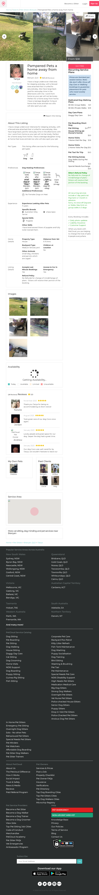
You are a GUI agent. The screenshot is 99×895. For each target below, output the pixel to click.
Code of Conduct (14, 830)
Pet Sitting (11, 643)
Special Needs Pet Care (62, 674)
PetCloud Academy (15, 837)
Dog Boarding (13, 671)
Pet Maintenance (59, 671)
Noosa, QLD (57, 565)
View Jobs (11, 823)
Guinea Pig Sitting (15, 677)
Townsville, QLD (59, 572)
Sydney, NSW (13, 558)
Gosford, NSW (13, 572)
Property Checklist (45, 775)
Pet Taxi (55, 667)
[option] (16, 36)
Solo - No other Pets (16, 732)
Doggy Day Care (14, 653)
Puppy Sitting (13, 674)
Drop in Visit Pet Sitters (62, 712)
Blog (53, 833)
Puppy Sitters (58, 708)
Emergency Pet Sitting (17, 725)
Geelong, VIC (12, 591)
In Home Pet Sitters (15, 722)
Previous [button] (4, 36)
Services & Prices (44, 768)
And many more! (14, 625)
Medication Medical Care (63, 684)
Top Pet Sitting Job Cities (18, 826)
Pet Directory (42, 789)
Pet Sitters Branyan (28, 10)
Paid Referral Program (17, 792)
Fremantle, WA (13, 619)
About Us (10, 768)
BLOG (59, 883)
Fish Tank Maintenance (63, 647)
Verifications (42, 785)
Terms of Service (59, 830)
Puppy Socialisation (61, 653)
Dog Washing (58, 650)
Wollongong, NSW (15, 569)
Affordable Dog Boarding (18, 749)
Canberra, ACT (58, 587)
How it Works (12, 775)
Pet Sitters (17, 543)
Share (91, 16)
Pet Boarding (12, 640)
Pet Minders (12, 743)
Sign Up (94, 3)
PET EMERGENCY (60, 810)
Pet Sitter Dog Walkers (17, 753)
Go (79, 861)
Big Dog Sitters (59, 688)
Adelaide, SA (57, 608)
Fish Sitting (12, 681)
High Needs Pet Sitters (62, 681)
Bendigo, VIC (12, 597)
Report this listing (53, 116)
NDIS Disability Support (63, 677)
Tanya (40, 543)
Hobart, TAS (12, 608)
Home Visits (12, 664)
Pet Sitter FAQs (13, 840)
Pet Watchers (12, 746)
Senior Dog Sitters (60, 705)
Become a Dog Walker (17, 813)
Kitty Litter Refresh (60, 643)
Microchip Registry (45, 802)
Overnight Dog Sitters (17, 729)
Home (8, 10)
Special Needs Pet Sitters (18, 739)
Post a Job (41, 772)
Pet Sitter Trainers (15, 756)
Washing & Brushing (61, 664)
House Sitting (13, 650)
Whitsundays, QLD (60, 576)
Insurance (81, 223)
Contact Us (56, 837)
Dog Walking (12, 647)
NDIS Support (13, 667)
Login (84, 4)
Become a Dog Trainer (17, 816)
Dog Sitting (12, 636)
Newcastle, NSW (14, 565)
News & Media (13, 785)
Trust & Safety (13, 782)
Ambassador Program (17, 847)
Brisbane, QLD (58, 558)
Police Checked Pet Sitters (64, 715)
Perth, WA (11, 616)
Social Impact (13, 778)
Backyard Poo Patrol (61, 640)
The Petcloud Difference (18, 772)
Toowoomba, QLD (60, 569)
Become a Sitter (71, 4)
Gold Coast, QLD (59, 562)
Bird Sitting (57, 660)
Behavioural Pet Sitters (17, 736)
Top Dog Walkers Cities (47, 799)
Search (16, 10)
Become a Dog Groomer (18, 819)
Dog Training (57, 657)
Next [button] (94, 36)
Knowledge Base (59, 819)
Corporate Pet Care (60, 636)
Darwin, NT (56, 616)
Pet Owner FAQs (44, 778)
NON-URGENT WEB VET (63, 815)
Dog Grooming (13, 660)
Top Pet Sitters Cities (46, 796)
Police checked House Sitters (65, 701)
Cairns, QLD (57, 579)
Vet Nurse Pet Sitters (61, 698)
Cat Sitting (11, 657)
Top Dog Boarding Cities (48, 792)
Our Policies (57, 826)
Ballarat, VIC (12, 594)
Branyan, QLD (30, 543)
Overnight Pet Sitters (61, 695)
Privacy (55, 823)
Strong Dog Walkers (61, 691)
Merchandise (12, 833)
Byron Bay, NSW (14, 562)
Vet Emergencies (14, 843)
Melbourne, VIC (13, 587)
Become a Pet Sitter (16, 809)
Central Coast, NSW (15, 576)
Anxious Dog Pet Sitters (63, 719)
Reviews (10, 789)
